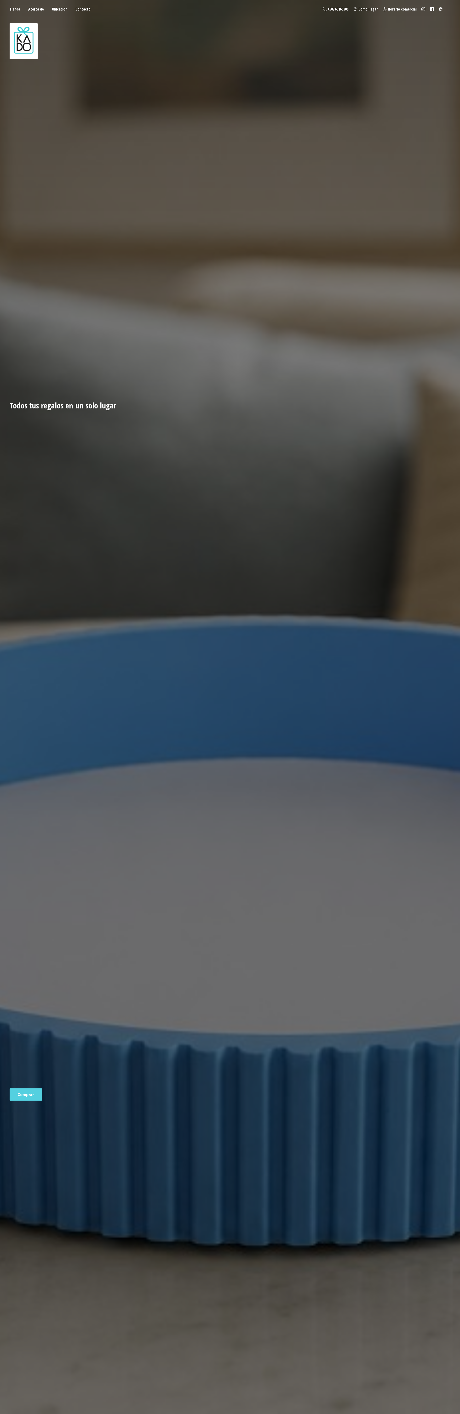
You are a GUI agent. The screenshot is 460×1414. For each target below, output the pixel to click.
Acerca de (36, 9)
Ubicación (59, 9)
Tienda (15, 9)
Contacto (83, 9)
